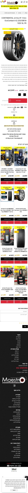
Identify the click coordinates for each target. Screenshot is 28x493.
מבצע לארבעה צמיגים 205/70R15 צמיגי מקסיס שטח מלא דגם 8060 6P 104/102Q (20, 290)
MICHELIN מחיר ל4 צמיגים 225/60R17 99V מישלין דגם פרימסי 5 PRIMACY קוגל (7, 210)
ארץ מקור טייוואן (20, 147)
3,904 (25, 295)
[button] (24, 32)
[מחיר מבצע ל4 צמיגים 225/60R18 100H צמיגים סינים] (7, 277)
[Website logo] (13, 2)
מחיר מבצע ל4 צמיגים (6, 188)
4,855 (25, 176)
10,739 (11, 176)
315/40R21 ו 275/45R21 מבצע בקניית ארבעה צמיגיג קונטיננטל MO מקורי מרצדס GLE (7, 171)
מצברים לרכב (15, 355)
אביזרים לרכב (15, 361)
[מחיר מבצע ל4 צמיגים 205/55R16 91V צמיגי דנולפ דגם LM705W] (7, 245)
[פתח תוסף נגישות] (26, 478)
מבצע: (16, 90)
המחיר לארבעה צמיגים (20, 188)
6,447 (4, 176)
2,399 (18, 255)
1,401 (4, 295)
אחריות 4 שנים (6, 266)
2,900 (25, 255)
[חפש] (24, 2)
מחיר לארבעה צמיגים (20, 267)
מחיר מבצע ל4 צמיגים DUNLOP (7, 227)
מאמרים (18, 337)
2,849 (12, 90)
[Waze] (21, 2)
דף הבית (18, 339)
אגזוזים (17, 357)
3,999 (22, 90)
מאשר (14, 490)
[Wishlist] (1, 2)
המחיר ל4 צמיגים (14, 29)
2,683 (25, 216)
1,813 (12, 255)
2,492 (12, 295)
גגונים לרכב (17, 455)
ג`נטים (17, 351)
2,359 (18, 295)
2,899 (4, 215)
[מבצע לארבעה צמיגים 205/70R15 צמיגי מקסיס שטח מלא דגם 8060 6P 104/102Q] (20, 285)
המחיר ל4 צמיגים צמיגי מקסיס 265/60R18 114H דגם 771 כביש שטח (21, 170)
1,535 (18, 215)
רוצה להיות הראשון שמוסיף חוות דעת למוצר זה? (14, 105)
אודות (18, 343)
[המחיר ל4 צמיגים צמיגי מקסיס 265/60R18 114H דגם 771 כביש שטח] (20, 166)
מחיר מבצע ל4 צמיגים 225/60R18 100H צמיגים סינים (7, 289)
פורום (18, 341)
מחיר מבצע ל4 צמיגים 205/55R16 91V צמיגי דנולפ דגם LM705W (7, 250)
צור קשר (18, 347)
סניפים (18, 345)
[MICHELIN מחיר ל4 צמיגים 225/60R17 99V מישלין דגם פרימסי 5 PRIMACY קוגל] (7, 201)
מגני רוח (16, 359)
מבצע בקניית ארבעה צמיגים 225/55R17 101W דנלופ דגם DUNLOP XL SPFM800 (20, 250)
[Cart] (4, 2)
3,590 (18, 176)
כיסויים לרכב (16, 457)
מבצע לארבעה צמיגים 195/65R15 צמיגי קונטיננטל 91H (20, 210)
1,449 (4, 255)
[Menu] (27, 2)
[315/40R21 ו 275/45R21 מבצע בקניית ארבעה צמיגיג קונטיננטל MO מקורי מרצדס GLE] (7, 166)
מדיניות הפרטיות (17, 488)
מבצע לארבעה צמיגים (6, 148)
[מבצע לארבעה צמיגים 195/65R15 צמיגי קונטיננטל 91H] (20, 201)
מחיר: (25, 90)
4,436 (12, 216)
